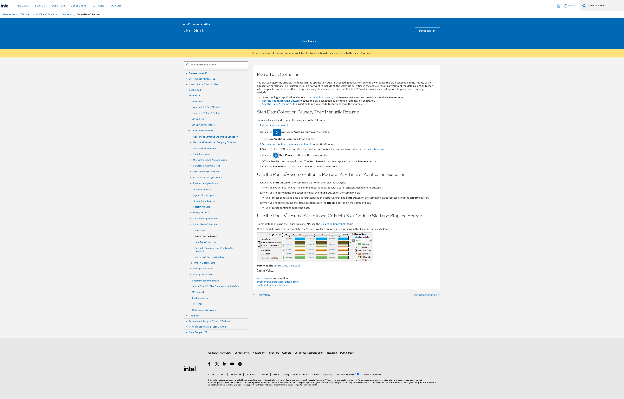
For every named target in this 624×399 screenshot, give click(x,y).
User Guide (195, 95)
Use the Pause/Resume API (278, 104)
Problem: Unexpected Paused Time (278, 281)
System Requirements (200, 78)
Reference (197, 303)
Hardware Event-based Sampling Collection (215, 142)
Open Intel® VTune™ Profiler (206, 113)
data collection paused (319, 97)
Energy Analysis (201, 212)
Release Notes (196, 73)
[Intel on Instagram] (240, 364)
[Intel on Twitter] (217, 364)
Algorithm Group (201, 154)
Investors (273, 352)
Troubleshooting (200, 298)
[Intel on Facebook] (209, 364)
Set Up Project (199, 119)
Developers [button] (79, 5)
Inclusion (332, 352)
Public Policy (347, 352)
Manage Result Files (203, 274)
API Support (198, 292)
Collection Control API (333, 224)
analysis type (377, 149)
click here (333, 53)
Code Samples (196, 332)
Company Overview (219, 352)
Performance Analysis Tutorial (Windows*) (210, 321)
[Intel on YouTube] (232, 364)
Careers (286, 352)
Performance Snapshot (205, 148)
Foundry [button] (116, 5)
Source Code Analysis (204, 201)
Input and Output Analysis (206, 171)
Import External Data (204, 262)
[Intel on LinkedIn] (224, 364)
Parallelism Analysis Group (206, 165)
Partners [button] (98, 5)
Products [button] (23, 5)
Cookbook (194, 315)
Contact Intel (241, 352)
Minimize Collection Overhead (210, 257)
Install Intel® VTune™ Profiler (203, 84)
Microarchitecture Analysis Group (210, 160)
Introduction (198, 101)
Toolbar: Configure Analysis (272, 285)
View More (308, 41)
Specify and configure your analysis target (286, 144)
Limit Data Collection (205, 242)
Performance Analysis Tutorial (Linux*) (208, 326)
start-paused (265, 278)
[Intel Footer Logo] (190, 368)
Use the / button (280, 100)
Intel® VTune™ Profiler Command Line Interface (215, 286)
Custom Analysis (201, 206)
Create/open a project (275, 125)
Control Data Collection (205, 224)
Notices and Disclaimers (204, 309)
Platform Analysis (202, 189)
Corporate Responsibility (308, 352)
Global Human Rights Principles (408, 382)
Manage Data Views (203, 268)
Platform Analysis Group (205, 183)
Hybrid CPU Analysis (203, 195)
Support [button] (41, 5)
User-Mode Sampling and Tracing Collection (215, 136)
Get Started (195, 90)
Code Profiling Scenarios (205, 218)
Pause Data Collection (206, 236)
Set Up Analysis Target (203, 124)
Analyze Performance (203, 130)
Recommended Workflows (205, 280)
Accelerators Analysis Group (207, 177)
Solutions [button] (59, 5)
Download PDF (427, 30)
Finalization (200, 230)
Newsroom (259, 352)
